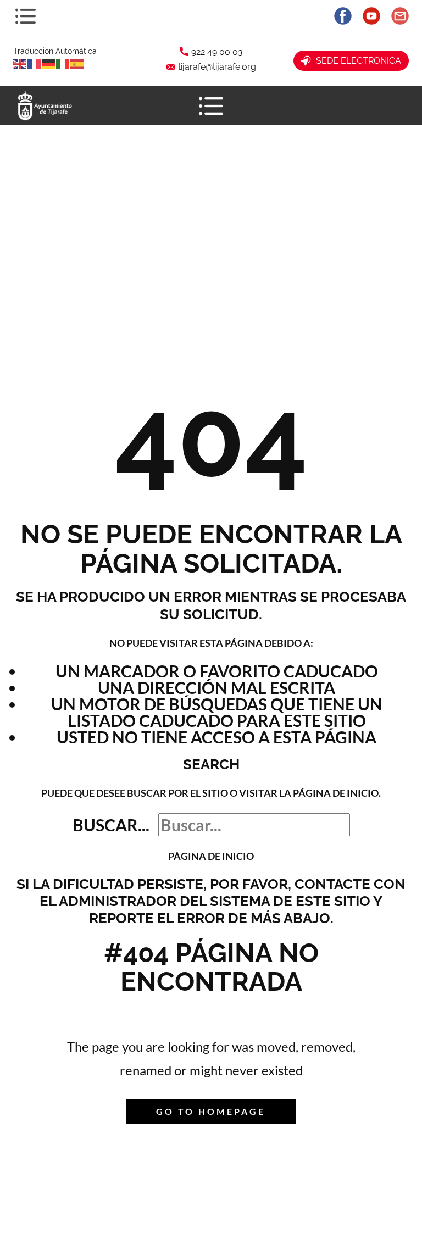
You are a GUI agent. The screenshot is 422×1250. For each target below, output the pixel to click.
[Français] (34, 63)
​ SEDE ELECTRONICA (356, 60)
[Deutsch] (49, 63)
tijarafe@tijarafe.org (217, 67)
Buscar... (111, 825)
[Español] (77, 63)
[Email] (400, 16)
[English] (20, 63)
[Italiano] (63, 63)
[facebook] (343, 16)
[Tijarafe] (44, 105)
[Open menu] (25, 16)
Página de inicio (211, 856)
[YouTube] (371, 16)
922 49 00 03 (217, 52)
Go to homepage (210, 1111)
